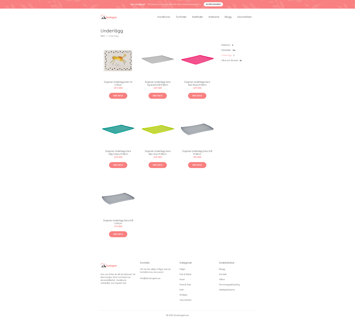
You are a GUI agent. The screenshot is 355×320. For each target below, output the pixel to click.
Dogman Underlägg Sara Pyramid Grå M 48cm (157, 83)
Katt (182, 289)
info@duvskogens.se (150, 278)
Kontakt (223, 274)
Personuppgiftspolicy (229, 284)
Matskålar (228, 50)
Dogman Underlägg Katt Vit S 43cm (118, 83)
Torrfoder (181, 16)
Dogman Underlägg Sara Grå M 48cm (197, 152)
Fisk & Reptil (185, 274)
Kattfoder (197, 16)
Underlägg (227, 55)
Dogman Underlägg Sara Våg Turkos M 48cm (118, 152)
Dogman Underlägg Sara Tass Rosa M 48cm (197, 83)
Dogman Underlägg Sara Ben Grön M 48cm (157, 152)
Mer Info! (118, 95)
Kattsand (214, 16)
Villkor (222, 279)
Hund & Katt (185, 284)
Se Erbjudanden (213, 4)
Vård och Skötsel (231, 60)
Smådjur (184, 294)
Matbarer (227, 45)
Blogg (228, 16)
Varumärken (244, 16)
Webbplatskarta (227, 289)
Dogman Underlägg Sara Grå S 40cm (118, 222)
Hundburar (163, 16)
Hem (103, 36)
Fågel (182, 269)
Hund (182, 279)
